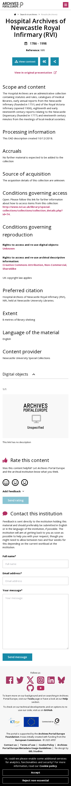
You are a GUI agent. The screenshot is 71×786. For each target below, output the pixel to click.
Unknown (9, 248)
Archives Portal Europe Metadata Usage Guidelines (35, 746)
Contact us (10, 744)
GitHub (48, 710)
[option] (35, 416)
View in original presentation (33, 72)
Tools (30, 698)
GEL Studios (35, 751)
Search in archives (28, 14)
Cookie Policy (46, 744)
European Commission (28, 740)
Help (65, 698)
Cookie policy (48, 766)
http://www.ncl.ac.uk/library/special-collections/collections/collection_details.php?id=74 (33, 210)
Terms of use (27, 744)
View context (27, 61)
